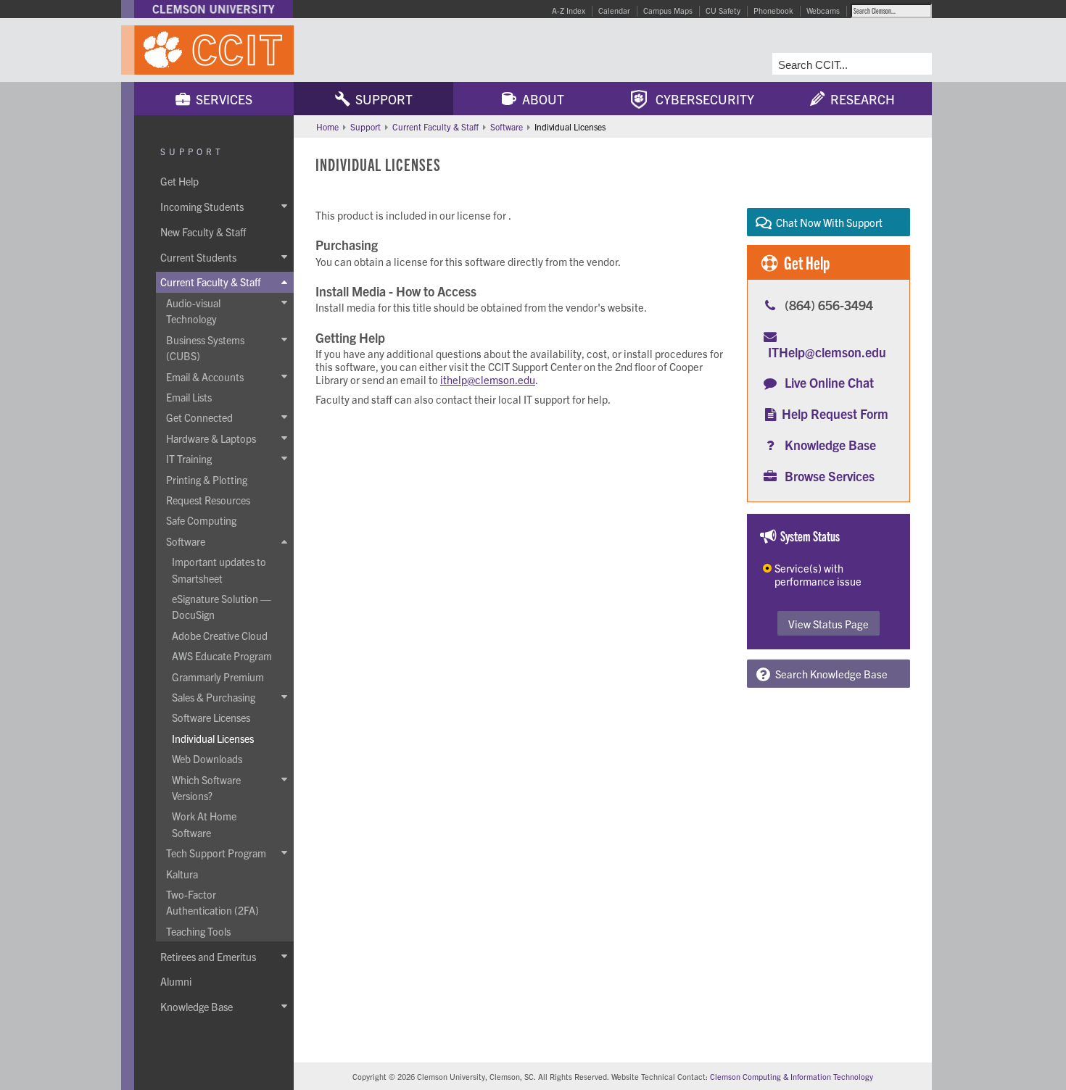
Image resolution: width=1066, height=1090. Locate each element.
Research (860, 99)
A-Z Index (568, 10)
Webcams (823, 10)
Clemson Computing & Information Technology (791, 1076)
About (540, 99)
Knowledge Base (830, 444)
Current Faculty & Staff (435, 126)
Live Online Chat (829, 382)
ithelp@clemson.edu (487, 379)
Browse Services (830, 475)
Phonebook (773, 10)
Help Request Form (835, 413)
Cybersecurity (700, 99)
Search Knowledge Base (829, 674)
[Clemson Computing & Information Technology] (293, 50)
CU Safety (723, 10)
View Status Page (828, 624)
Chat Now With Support (827, 222)
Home (327, 126)
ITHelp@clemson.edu (827, 352)
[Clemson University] (213, 9)
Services (221, 99)
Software (506, 126)
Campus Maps (668, 10)
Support (381, 99)
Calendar (614, 10)
